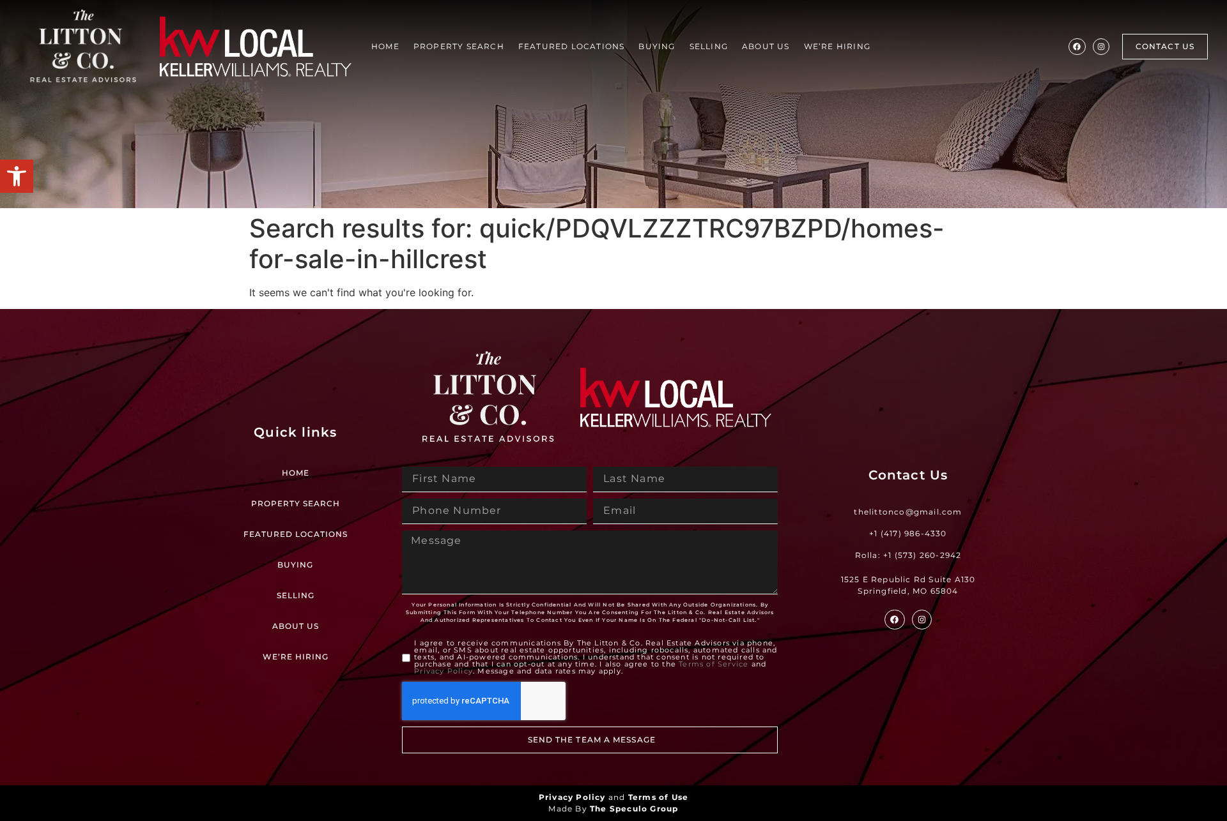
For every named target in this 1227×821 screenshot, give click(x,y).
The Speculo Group (634, 808)
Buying (656, 46)
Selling (709, 46)
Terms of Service (713, 663)
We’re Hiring (837, 46)
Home (385, 46)
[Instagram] (1101, 46)
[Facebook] (1077, 46)
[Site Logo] (83, 46)
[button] (16, 176)
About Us (766, 46)
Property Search (458, 46)
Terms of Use (658, 797)
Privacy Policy (443, 671)
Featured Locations (571, 46)
